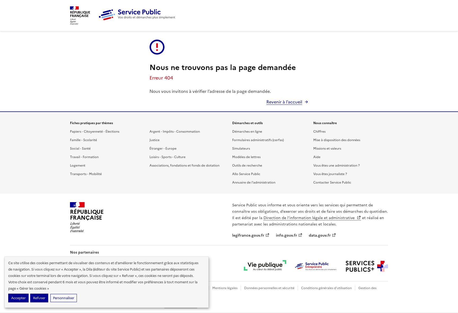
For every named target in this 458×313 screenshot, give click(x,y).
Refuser (39, 298)
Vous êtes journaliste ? (330, 174)
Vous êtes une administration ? (336, 165)
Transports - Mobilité (86, 174)
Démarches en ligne (247, 131)
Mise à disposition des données (336, 140)
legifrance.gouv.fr (248, 235)
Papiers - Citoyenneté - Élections (94, 131)
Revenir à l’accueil (284, 102)
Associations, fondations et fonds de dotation (184, 165)
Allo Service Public (246, 174)
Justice (154, 140)
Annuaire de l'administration (253, 182)
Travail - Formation (84, 157)
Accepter (18, 298)
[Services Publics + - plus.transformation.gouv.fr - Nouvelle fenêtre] (367, 266)
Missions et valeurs (327, 148)
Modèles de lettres (246, 157)
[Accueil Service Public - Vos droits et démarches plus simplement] (138, 19)
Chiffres (319, 131)
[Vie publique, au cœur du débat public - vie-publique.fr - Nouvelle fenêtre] (265, 266)
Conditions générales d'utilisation (326, 288)
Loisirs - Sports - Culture (167, 157)
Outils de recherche (247, 165)
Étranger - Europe (163, 148)
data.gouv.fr (320, 235)
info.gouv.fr (286, 235)
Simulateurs (241, 148)
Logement (77, 165)
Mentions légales (224, 288)
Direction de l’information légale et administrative (309, 218)
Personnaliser (63, 298)
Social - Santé (80, 148)
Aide (316, 157)
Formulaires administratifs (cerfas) (258, 140)
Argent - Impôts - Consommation (174, 131)
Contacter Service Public (332, 182)
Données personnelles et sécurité (269, 288)
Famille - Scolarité (83, 140)
